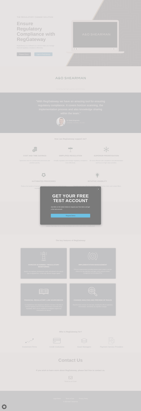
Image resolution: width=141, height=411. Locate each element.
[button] (4, 407)
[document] (70, 205)
